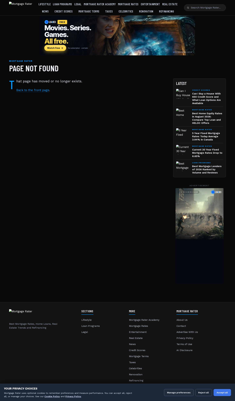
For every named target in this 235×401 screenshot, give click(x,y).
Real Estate (170, 4)
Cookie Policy (52, 396)
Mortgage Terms (88, 11)
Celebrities (126, 11)
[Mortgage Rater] (20, 8)
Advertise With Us (187, 332)
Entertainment (150, 4)
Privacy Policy (184, 338)
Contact (181, 326)
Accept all (222, 392)
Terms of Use (184, 344)
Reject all (203, 392)
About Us (182, 320)
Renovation (146, 11)
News (45, 11)
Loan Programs (62, 4)
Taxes (109, 11)
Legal (78, 4)
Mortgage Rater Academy (100, 4)
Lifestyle (45, 4)
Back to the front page (32, 90)
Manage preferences (179, 392)
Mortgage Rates (128, 4)
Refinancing (166, 11)
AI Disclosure (184, 350)
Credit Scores (64, 11)
